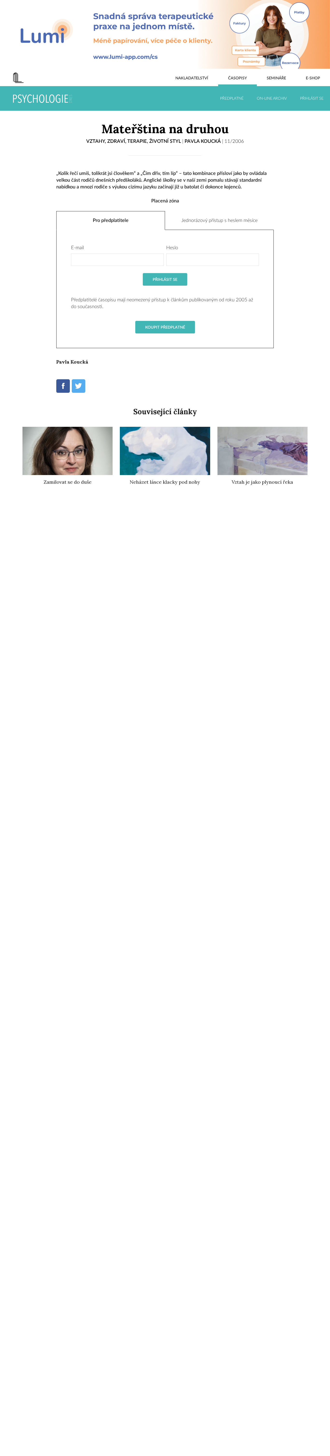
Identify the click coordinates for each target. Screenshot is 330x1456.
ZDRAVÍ (116, 141)
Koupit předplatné (165, 327)
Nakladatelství (191, 78)
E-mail (77, 247)
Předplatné (232, 98)
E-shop (313, 78)
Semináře (276, 78)
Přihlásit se (311, 98)
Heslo (172, 247)
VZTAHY (95, 141)
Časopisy (237, 78)
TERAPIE (137, 141)
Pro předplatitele (111, 220)
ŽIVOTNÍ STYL (165, 141)
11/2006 (234, 141)
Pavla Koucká (203, 141)
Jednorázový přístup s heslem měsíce (219, 220)
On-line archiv (272, 98)
